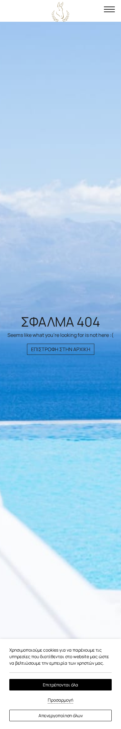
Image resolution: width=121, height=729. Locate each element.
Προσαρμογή (60, 700)
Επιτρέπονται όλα (60, 685)
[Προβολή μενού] (109, 9)
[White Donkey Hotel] (60, 12)
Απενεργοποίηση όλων (60, 715)
